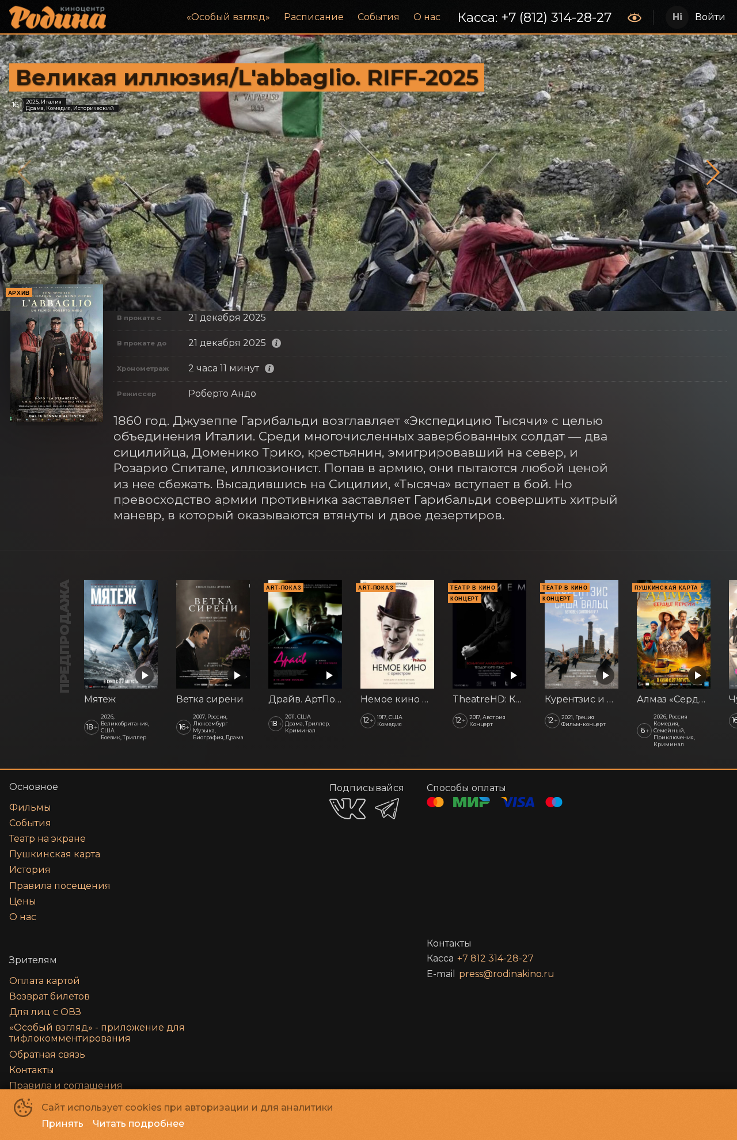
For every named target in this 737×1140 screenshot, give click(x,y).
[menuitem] (228, 17)
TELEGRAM (387, 808)
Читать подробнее (138, 1123)
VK (347, 808)
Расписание (314, 17)
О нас (426, 17)
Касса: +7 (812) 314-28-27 (534, 17)
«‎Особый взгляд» (228, 17)
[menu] (368, 17)
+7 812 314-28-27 (495, 958)
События (379, 17)
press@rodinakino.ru (506, 973)
